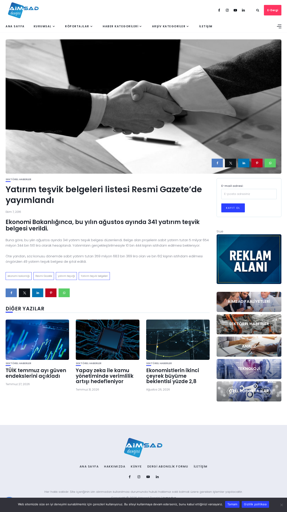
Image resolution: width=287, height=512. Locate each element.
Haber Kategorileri (120, 26)
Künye (136, 466)
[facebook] (217, 163)
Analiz (249, 346)
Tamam (232, 504)
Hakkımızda (114, 466)
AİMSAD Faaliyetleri (249, 301)
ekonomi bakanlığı (19, 276)
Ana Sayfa (15, 26)
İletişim (206, 26)
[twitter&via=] (230, 163)
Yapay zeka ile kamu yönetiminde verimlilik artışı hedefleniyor (104, 376)
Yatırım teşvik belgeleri (94, 276)
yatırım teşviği (66, 276)
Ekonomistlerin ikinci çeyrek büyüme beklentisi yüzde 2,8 (172, 376)
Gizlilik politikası (255, 504)
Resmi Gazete (43, 276)
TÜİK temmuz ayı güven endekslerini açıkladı (36, 373)
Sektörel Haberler (18, 179)
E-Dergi (272, 10)
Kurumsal (43, 26)
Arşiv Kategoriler (169, 26)
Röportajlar (77, 26)
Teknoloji (249, 368)
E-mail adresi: (232, 186)
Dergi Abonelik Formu (167, 466)
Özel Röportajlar (249, 391)
